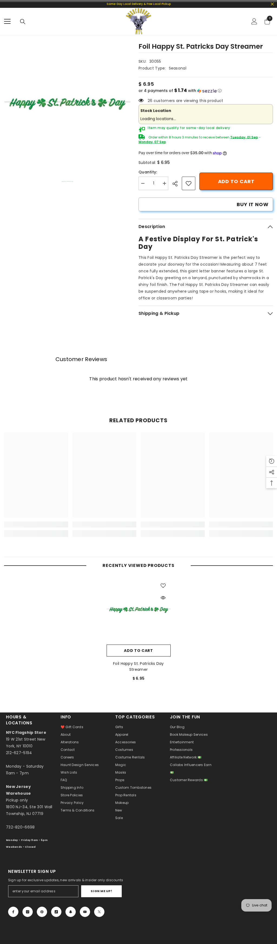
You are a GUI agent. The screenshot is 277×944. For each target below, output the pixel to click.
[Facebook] (13, 912)
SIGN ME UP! (101, 891)
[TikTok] (56, 912)
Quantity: (147, 172)
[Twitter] (99, 912)
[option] (67, 103)
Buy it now (253, 204)
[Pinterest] (42, 912)
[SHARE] (177, 183)
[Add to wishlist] (163, 585)
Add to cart (236, 181)
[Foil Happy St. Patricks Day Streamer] (139, 610)
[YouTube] (85, 912)
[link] (188, 183)
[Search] (22, 21)
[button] (205, 91)
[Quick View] (163, 598)
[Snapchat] (70, 912)
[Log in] (254, 21)
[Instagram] (27, 912)
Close (272, 4)
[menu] (7, 21)
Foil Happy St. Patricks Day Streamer (138, 666)
